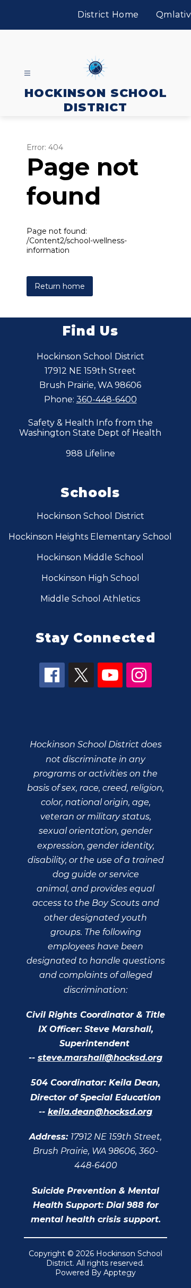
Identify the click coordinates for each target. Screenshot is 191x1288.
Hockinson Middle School (90, 557)
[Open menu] (27, 73)
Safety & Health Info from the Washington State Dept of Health (90, 428)
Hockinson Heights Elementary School (90, 537)
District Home (108, 15)
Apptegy (119, 1272)
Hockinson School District (90, 516)
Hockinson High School (90, 578)
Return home (59, 286)
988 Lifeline (90, 453)
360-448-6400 (106, 399)
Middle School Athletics (90, 599)
